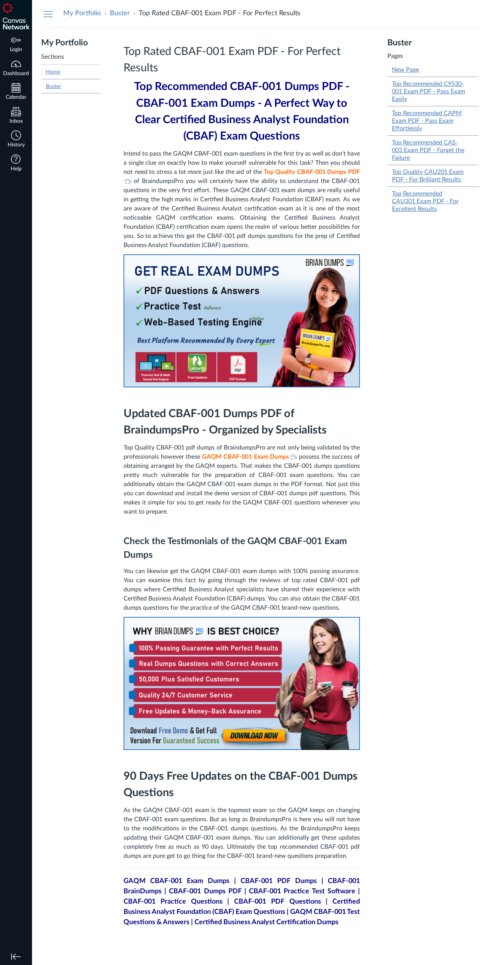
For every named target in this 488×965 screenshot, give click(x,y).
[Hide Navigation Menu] (48, 13)
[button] (16, 140)
